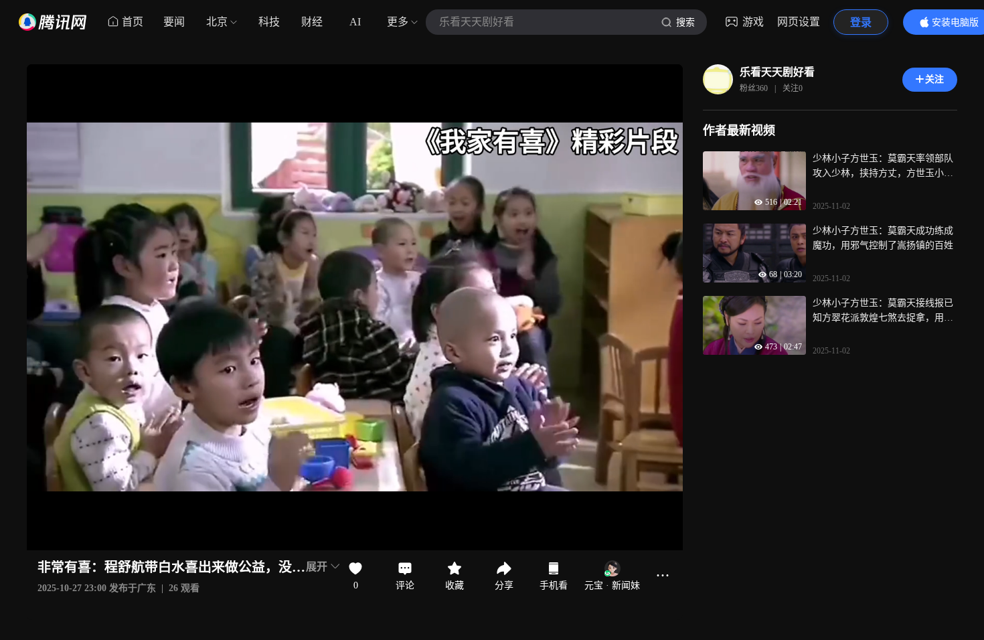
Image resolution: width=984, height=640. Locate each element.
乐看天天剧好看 (777, 72)
